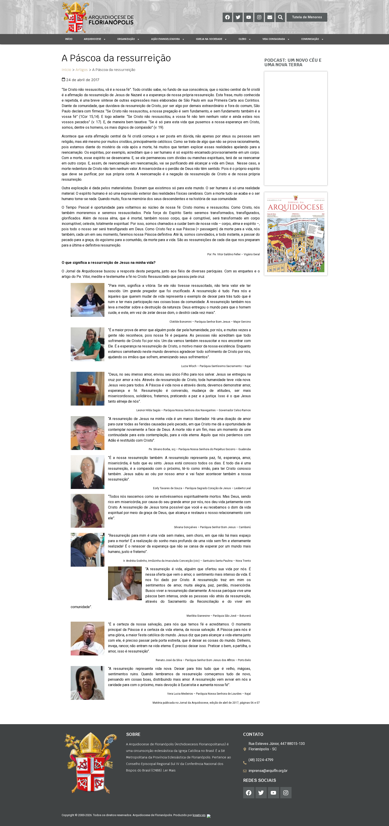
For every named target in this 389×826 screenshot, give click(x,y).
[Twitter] (238, 17)
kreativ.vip (199, 815)
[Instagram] (259, 17)
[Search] (280, 17)
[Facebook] (227, 17)
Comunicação (310, 39)
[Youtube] (248, 17)
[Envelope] (269, 17)
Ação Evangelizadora (165, 39)
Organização (126, 39)
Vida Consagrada (273, 39)
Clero (242, 39)
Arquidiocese (92, 39)
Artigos (82, 69)
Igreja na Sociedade (209, 39)
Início (68, 39)
